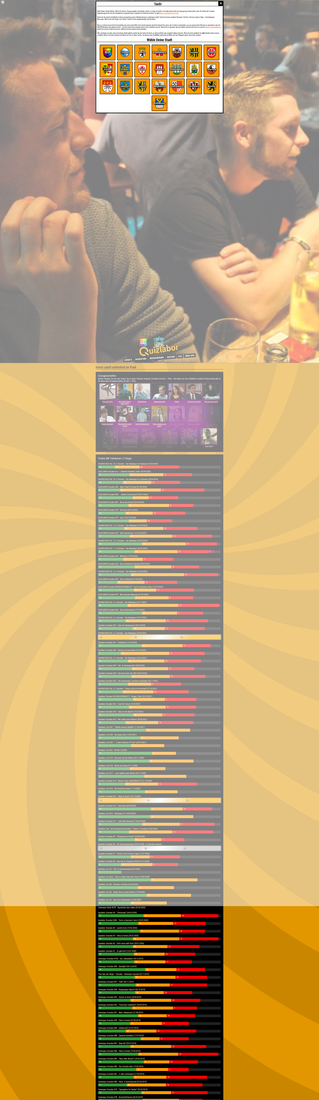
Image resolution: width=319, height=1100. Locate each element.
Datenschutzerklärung (213, 27)
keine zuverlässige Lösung (169, 13)
